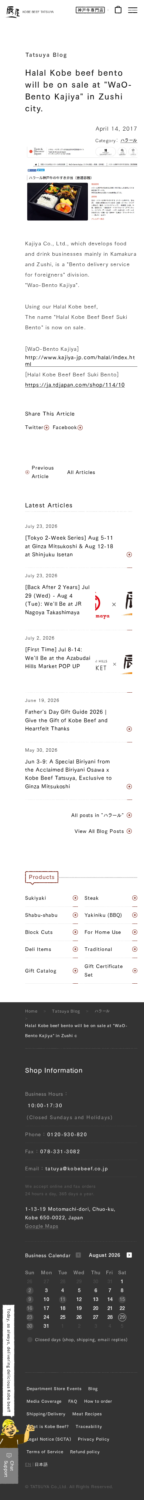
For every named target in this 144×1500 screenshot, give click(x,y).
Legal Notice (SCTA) (49, 1439)
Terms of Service (45, 1452)
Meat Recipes (87, 1414)
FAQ (73, 1401)
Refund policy (85, 1452)
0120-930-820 (67, 1134)
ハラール (128, 140)
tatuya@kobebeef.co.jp (76, 1168)
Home (31, 1011)
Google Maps (41, 1226)
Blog (93, 1388)
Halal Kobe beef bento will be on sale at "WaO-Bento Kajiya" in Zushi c (76, 1030)
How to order (98, 1401)
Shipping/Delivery (46, 1414)
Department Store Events (54, 1388)
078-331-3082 (60, 1151)
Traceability (89, 1426)
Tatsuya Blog (46, 55)
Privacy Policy (93, 1439)
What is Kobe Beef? (48, 1426)
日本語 (41, 1465)
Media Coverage (44, 1401)
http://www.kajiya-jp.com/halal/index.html (80, 361)
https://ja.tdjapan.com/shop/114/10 (75, 385)
